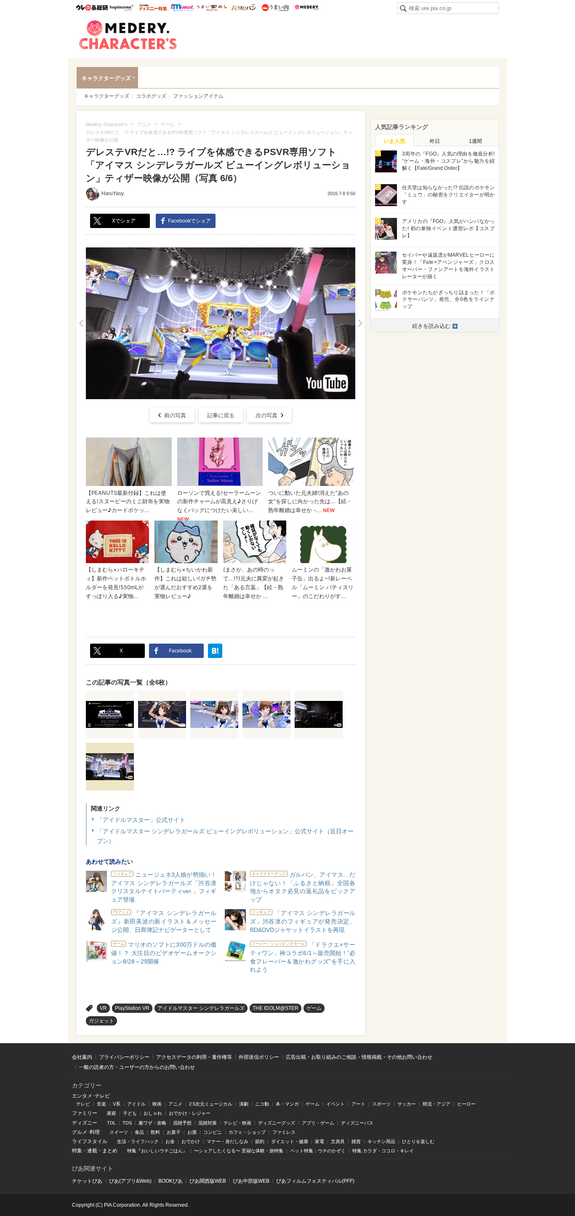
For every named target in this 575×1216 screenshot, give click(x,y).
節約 (259, 1141)
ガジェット (101, 1021)
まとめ (109, 1151)
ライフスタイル (89, 1141)
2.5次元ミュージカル (210, 1103)
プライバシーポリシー (124, 1057)
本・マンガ (287, 1103)
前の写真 (175, 415)
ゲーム (314, 1008)
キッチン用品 (381, 1141)
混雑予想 (182, 1122)
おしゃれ (153, 1113)
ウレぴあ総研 (92, 7)
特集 (77, 1151)
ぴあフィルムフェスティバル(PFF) (315, 1181)
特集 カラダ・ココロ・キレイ (383, 1150)
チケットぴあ (87, 1181)
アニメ (175, 1103)
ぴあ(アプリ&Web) (130, 1181)
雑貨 (356, 1141)
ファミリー (84, 1113)
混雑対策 (207, 1122)
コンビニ (212, 1132)
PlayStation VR (132, 1008)
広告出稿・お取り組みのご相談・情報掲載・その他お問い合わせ (359, 1057)
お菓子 (174, 1132)
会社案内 (82, 1057)
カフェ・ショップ (247, 1132)
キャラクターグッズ (106, 78)
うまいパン (243, 7)
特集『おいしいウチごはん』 (157, 1150)
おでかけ (190, 1141)
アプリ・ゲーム (318, 1122)
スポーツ (381, 1103)
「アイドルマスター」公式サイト (141, 819)
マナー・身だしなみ (227, 1141)
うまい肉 (275, 7)
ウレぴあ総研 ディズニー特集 (153, 7)
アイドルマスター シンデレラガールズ (201, 1008)
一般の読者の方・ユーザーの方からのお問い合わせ (137, 1067)
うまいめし (212, 7)
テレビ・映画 (237, 1122)
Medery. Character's (127, 35)
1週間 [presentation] (475, 141)
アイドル (136, 1103)
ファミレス (283, 1132)
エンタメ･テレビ (91, 1096)
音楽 (101, 1103)
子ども (130, 1113)
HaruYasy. (113, 193)
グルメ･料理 (86, 1132)
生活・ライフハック (138, 1141)
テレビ (83, 1103)
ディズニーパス (357, 1122)
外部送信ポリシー (259, 1057)
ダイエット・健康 (289, 1141)
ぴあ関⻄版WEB (207, 1181)
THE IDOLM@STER (275, 1008)
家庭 (111, 1113)
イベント (335, 1103)
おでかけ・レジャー (189, 1113)
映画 (157, 1103)
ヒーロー (466, 1103)
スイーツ (118, 1132)
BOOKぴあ (170, 1181)
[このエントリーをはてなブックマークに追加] (215, 651)
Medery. (306, 7)
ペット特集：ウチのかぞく (318, 1150)
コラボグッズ (151, 96)
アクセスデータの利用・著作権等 (194, 1057)
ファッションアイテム (198, 96)
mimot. (182, 7)
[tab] (394, 140)
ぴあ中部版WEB (251, 1181)
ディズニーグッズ (276, 1122)
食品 (139, 1132)
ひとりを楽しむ (418, 1141)
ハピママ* (121, 7)
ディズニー (84, 1123)
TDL (111, 1122)
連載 (92, 1151)
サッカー (406, 1103)
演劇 (243, 1103)
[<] (81, 323)
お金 (170, 1141)
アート (358, 1103)
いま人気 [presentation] (394, 141)
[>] (360, 323)
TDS (127, 1122)
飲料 (155, 1132)
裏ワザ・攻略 (152, 1122)
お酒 (192, 1132)
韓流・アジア (436, 1103)
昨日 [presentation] (435, 141)
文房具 (338, 1141)
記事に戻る (220, 415)
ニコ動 (262, 1103)
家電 (319, 1141)
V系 (116, 1103)
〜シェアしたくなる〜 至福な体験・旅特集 (238, 1150)
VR (103, 1008)
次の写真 (266, 415)
